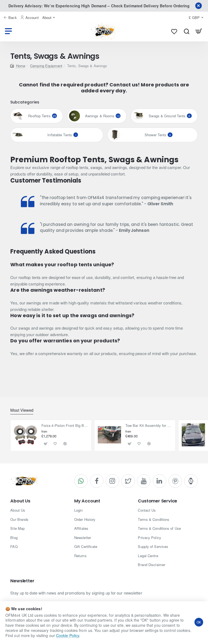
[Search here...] (186, 31)
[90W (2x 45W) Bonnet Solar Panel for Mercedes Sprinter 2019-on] (193, 435)
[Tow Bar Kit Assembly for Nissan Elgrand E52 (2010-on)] (109, 435)
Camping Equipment (46, 65)
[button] (45, 444)
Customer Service (157, 501)
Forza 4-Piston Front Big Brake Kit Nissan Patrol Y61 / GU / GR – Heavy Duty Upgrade (64, 425)
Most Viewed (21, 410)
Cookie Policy (67, 635)
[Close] (198, 5)
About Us (20, 501)
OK (199, 622)
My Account (87, 501)
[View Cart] (199, 31)
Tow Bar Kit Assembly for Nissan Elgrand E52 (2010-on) (148, 425)
